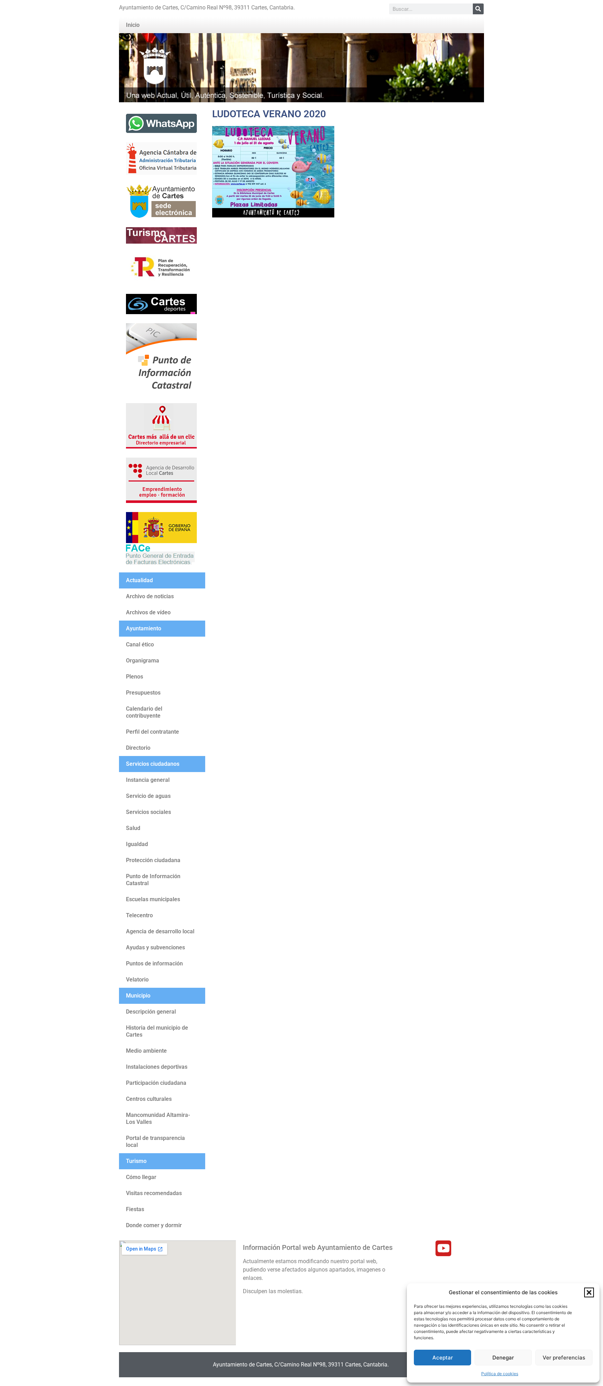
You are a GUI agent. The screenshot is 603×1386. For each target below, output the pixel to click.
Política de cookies (499, 1373)
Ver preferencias (564, 1357)
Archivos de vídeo (148, 612)
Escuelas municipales (153, 899)
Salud (133, 828)
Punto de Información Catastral (153, 880)
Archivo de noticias (150, 596)
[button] (589, 1292)
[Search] (478, 8)
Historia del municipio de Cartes (157, 1031)
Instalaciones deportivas (156, 1066)
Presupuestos (143, 692)
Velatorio (137, 979)
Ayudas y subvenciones (155, 947)
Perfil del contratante (152, 731)
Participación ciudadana (156, 1083)
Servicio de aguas (148, 796)
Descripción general (151, 1011)
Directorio (138, 747)
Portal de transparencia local (155, 1141)
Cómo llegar (141, 1177)
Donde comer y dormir (154, 1225)
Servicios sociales (148, 812)
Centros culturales (149, 1099)
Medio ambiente (146, 1050)
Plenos (134, 676)
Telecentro (139, 915)
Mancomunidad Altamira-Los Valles (158, 1118)
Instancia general (148, 780)
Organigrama (142, 660)
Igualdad (137, 844)
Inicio (133, 25)
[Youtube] (443, 1248)
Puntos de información (154, 963)
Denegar (503, 1357)
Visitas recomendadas (154, 1193)
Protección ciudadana (153, 860)
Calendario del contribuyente (144, 712)
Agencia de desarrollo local (160, 931)
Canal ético (140, 644)
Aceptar (442, 1357)
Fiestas (135, 1209)
